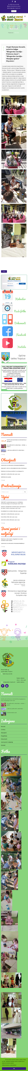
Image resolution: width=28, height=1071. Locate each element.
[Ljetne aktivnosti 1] (9, 941)
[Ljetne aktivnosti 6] (10, 820)
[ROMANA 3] (14, 150)
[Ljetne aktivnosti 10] (11, 766)
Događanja (4, 736)
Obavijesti (4, 732)
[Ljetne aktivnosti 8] (11, 801)
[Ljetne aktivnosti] (9, 962)
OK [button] (14, 1068)
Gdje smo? (14, 11)
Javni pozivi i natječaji (7, 742)
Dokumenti (4, 739)
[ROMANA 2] (14, 115)
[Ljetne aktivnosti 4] (9, 879)
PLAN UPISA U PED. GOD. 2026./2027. (9, 516)
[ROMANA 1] (14, 95)
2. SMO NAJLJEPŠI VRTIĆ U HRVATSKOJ (15, 450)
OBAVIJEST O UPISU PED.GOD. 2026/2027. (10, 514)
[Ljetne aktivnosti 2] (9, 920)
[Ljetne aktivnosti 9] (11, 784)
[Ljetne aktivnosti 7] (11, 841)
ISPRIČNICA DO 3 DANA (6, 477)
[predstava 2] (11, 999)
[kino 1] (11, 1030)
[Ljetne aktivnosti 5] (11, 860)
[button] (9, 1065)
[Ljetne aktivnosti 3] (6, 900)
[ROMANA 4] (14, 169)
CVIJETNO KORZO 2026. (12, 712)
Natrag (4, 271)
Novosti (3, 726)
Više (2, 454)
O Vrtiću (3, 729)
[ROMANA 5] (14, 204)
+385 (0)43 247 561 (14, 4)
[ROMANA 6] (14, 224)
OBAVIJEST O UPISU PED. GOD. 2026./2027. (10, 474)
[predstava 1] (11, 1015)
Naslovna (10, 32)
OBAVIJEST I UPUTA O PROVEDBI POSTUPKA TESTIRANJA (14, 468)
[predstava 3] (11, 980)
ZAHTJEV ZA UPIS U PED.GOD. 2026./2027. (10, 519)
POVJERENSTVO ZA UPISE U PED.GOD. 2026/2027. (12, 511)
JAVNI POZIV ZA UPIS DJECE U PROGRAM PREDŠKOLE (12, 465)
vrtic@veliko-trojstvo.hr (14, 8)
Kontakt (3, 745)
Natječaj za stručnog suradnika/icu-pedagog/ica (12, 471)
